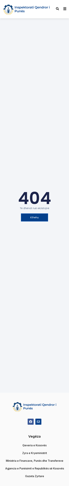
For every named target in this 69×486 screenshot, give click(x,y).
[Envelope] (38, 422)
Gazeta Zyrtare (34, 476)
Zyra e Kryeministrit (34, 453)
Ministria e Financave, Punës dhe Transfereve (34, 460)
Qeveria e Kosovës (34, 445)
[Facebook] (31, 422)
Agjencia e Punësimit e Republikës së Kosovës (34, 468)
